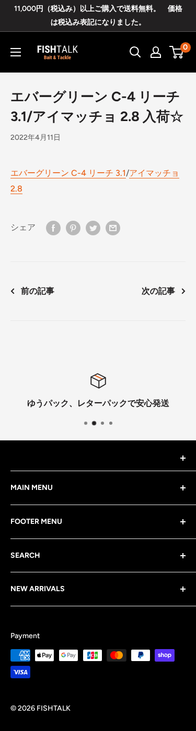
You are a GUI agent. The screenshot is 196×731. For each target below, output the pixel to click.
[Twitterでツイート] (93, 227)
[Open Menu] (15, 52)
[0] (176, 52)
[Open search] (135, 52)
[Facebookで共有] (53, 227)
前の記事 (37, 291)
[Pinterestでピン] (73, 227)
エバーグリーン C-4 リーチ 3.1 (68, 173)
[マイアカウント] (156, 52)
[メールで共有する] (113, 227)
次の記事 (158, 291)
